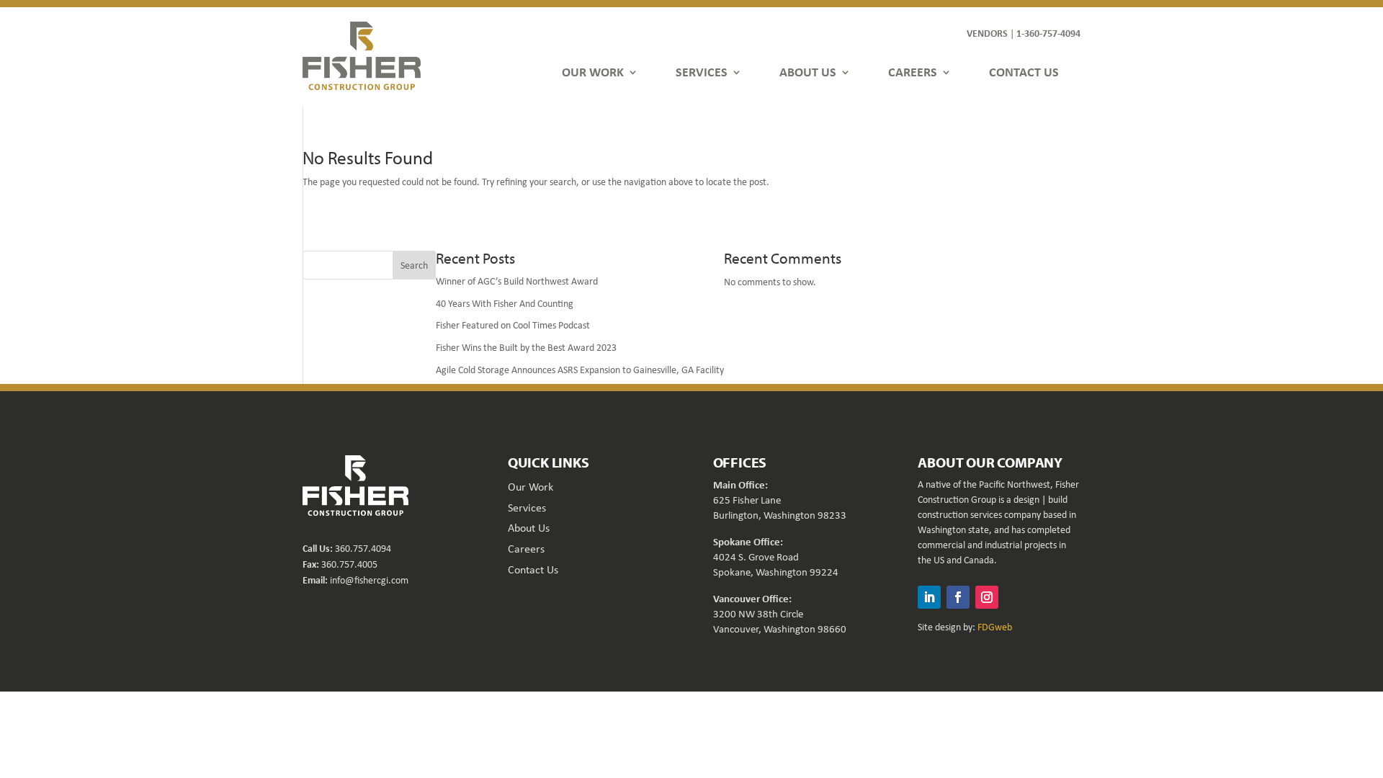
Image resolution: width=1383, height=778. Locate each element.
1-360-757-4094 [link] (1048, 33)
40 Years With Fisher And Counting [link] (504, 303)
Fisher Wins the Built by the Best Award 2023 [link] (526, 347)
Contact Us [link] (533, 569)
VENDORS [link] (987, 33)
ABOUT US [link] (807, 72)
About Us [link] (529, 527)
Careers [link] (526, 548)
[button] (929, 597)
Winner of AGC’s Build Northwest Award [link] (517, 280)
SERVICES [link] (702, 72)
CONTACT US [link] (1024, 72)
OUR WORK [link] (593, 72)
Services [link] (527, 507)
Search (414, 265)
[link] (362, 55)
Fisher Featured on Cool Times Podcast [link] (513, 324)
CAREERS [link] (912, 72)
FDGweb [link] (994, 626)
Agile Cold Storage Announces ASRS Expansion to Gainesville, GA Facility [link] (580, 369)
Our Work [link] (530, 486)
